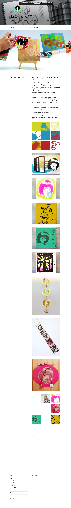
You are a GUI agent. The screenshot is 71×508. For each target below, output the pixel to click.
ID (30, 27)
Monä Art (21, 17)
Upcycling (14, 485)
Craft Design (14, 483)
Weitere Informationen (48, 2)
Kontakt (36, 27)
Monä (12, 27)
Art (17, 27)
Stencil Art (14, 487)
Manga (13, 480)
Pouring (13, 489)
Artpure (25, 27)
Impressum (34, 475)
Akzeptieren (37, 3)
